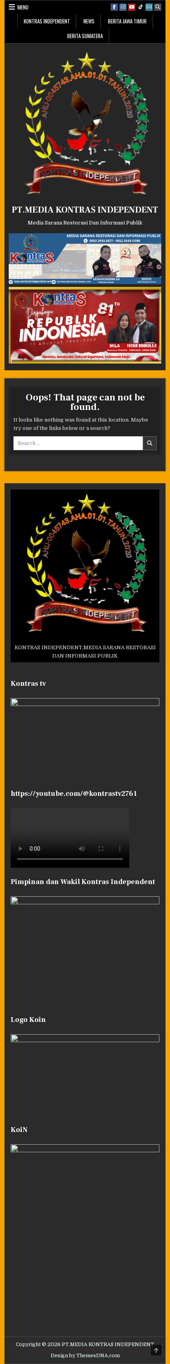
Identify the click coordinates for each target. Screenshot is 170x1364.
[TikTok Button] (140, 7)
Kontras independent (47, 21)
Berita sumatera (85, 36)
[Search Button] (157, 7)
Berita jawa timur (127, 21)
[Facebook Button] (114, 7)
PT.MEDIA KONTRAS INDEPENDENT (85, 209)
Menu (22, 7)
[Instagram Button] (123, 7)
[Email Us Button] (149, 7)
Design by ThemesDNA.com (85, 1355)
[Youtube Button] (131, 7)
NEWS (88, 21)
